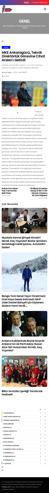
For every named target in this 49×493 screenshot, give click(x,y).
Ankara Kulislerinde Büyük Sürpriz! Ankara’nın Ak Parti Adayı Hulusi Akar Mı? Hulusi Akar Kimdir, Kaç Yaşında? (23, 345)
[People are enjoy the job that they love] (24, 220)
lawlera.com (6, 487)
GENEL (6, 47)
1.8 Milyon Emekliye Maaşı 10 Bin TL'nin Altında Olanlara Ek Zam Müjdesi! (38, 193)
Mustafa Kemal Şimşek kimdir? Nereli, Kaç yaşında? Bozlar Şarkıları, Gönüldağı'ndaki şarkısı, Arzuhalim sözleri (24, 242)
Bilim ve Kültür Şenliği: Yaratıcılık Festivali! (22, 392)
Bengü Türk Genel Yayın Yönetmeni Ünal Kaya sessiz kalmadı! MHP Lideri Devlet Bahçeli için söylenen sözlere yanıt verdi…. (23, 301)
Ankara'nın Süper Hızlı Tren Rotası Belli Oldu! (10, 191)
